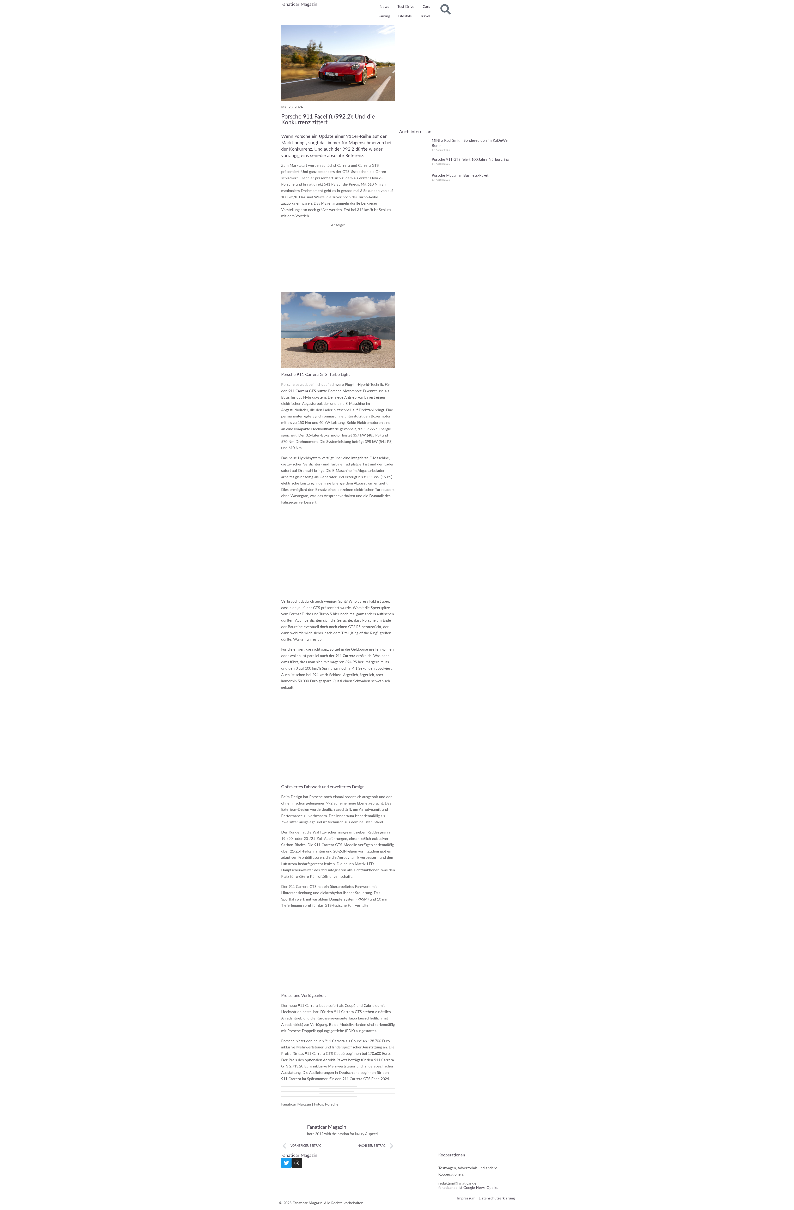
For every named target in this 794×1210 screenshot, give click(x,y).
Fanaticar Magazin (299, 4)
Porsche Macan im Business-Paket (460, 175)
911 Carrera (298, 391)
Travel (425, 16)
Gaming (384, 16)
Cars (426, 7)
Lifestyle (405, 16)
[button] (319, 1086)
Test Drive (405, 7)
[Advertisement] (338, 256)
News (384, 7)
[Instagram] (297, 1163)
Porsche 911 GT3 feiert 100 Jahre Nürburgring (470, 159)
